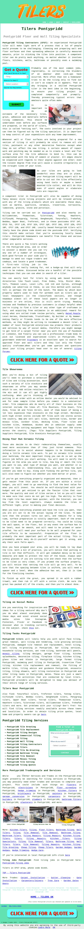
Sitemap (4, 906)
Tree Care (53, 881)
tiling (59, 177)
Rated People (73, 313)
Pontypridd (48, 213)
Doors (6, 884)
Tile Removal (31, 833)
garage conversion (13, 796)
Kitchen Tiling (71, 836)
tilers (71, 227)
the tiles (42, 54)
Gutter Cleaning (60, 878)
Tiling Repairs (32, 836)
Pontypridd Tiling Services (25, 720)
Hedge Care (37, 850)
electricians (25, 788)
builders (7, 799)
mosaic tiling (11, 654)
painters (57, 794)
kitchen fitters (67, 791)
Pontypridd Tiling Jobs (16, 863)
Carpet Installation (33, 878)
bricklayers (24, 794)
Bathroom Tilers (12, 836)
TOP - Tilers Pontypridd (16, 873)
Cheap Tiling (28, 847)
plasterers (27, 802)
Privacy (80, 906)
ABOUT (58, 22)
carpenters (54, 796)
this (31, 628)
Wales (48, 674)
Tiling (33, 830)
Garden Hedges (64, 847)
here (43, 714)
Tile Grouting (10, 847)
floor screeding (66, 788)
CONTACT (66, 22)
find (11, 694)
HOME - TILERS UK (42, 897)
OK (54, 927)
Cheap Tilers (45, 847)
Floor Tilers (46, 830)
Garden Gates (71, 881)
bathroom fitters (71, 799)
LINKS (51, 22)
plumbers (37, 799)
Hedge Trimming (20, 850)
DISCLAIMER (76, 22)
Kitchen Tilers (18, 830)
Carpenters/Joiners (32, 881)
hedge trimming (27, 791)
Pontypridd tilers (13, 639)
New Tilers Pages (15, 906)
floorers (71, 785)
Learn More (44, 927)
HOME (44, 22)
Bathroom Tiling (65, 830)
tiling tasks (17, 674)
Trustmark (32, 340)
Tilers (6, 839)
